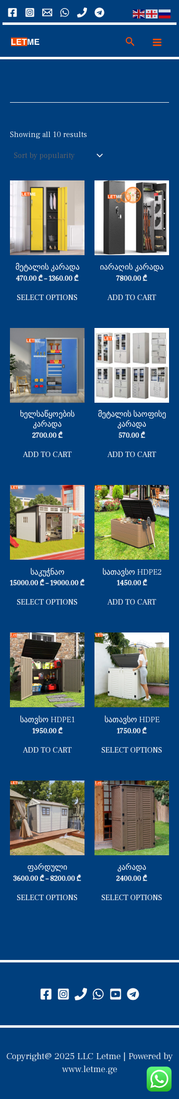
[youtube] (115, 994)
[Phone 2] (81, 994)
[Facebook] (12, 12)
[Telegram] (99, 12)
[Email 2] (47, 12)
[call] (82, 12)
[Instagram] (29, 12)
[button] (130, 42)
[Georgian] (152, 13)
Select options (47, 298)
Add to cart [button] (131, 298)
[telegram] (133, 994)
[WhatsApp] (64, 12)
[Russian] (165, 13)
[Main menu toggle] (157, 42)
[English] (139, 13)
